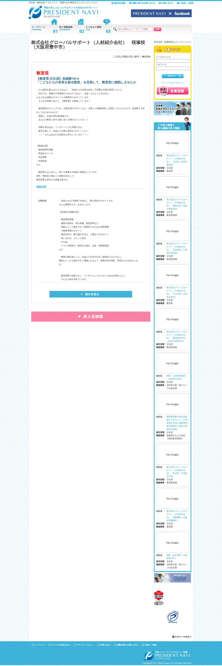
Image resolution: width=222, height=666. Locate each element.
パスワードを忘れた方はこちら (172, 83)
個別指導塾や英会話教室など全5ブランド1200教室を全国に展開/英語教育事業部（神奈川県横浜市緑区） (177, 422)
